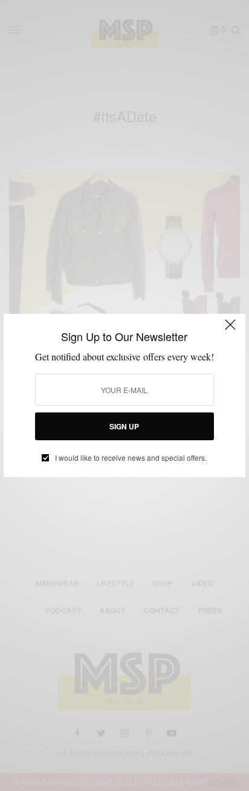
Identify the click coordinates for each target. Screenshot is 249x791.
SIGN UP (124, 426)
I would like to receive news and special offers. (131, 457)
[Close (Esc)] (230, 330)
